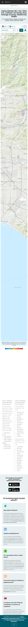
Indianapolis (20, 429)
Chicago (19, 415)
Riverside (19, 463)
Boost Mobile (7, 448)
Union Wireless (7, 436)
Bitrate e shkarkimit (21, 30)
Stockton (19, 465)
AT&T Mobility (7, 438)
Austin (18, 434)
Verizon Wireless (8, 439)
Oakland (19, 458)
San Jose (19, 427)
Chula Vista (20, 467)
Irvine (18, 470)
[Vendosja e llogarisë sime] (25, 2)
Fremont (19, 468)
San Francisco (20, 432)
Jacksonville (20, 431)
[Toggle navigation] (2, 2)
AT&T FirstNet (7, 446)
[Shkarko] (14, 484)
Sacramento (20, 455)
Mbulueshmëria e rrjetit (18, 30)
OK (14, 624)
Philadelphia (20, 419)
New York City (20, 412)
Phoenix (19, 420)
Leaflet (3, 342)
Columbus (19, 436)
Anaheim (19, 462)
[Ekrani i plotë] (25, 26)
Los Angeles (20, 414)
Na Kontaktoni (7, 591)
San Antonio (20, 422)
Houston (19, 417)
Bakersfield (19, 460)
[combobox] (4, 26)
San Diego (19, 424)
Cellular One (7, 444)
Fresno (18, 453)
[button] (2, 35)
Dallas (18, 426)
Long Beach (20, 456)
